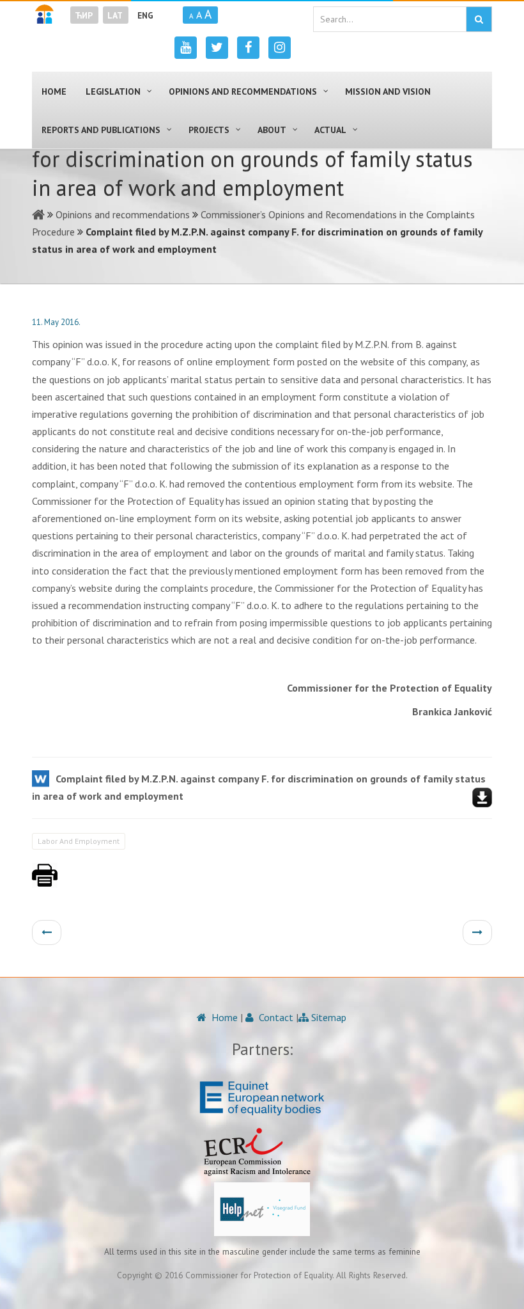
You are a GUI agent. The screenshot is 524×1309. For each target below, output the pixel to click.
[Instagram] (279, 47)
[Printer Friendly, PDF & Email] (45, 881)
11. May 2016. (56, 322)
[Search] (478, 19)
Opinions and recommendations (123, 214)
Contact (274, 1017)
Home (223, 1017)
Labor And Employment (78, 841)
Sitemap (327, 1017)
